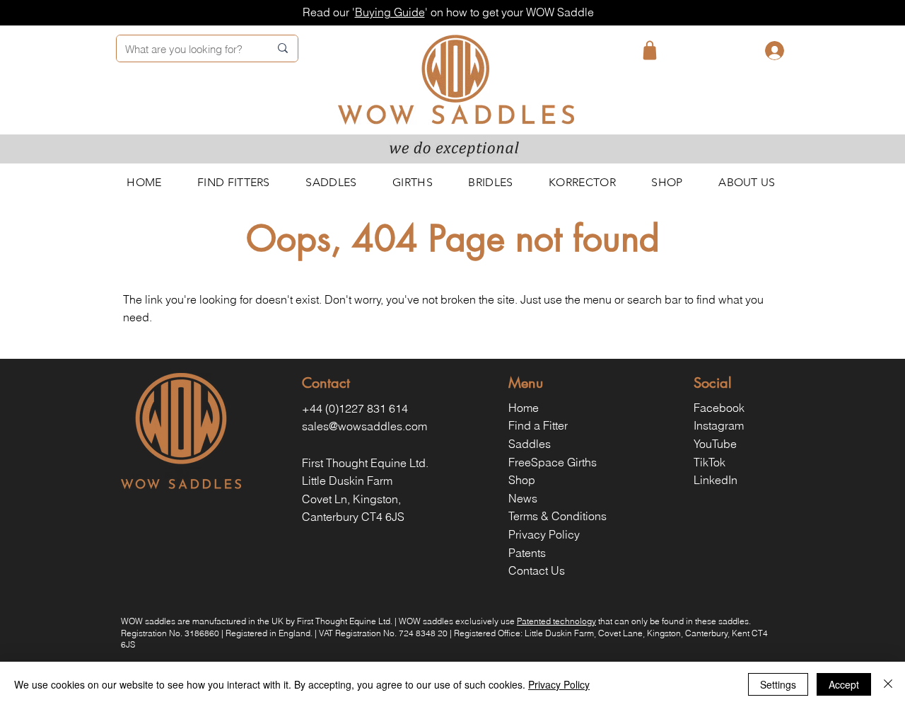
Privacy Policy (544, 534)
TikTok (709, 462)
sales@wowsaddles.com (364, 426)
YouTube (715, 444)
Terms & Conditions (557, 516)
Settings (778, 684)
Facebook (719, 408)
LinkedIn (715, 480)
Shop (521, 480)
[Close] (888, 684)
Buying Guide (390, 12)
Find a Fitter (538, 425)
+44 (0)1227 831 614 (355, 408)
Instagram (719, 425)
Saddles (529, 444)
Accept (844, 684)
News (522, 498)
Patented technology (556, 621)
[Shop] (650, 50)
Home (523, 408)
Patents (527, 553)
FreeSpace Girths (552, 462)
